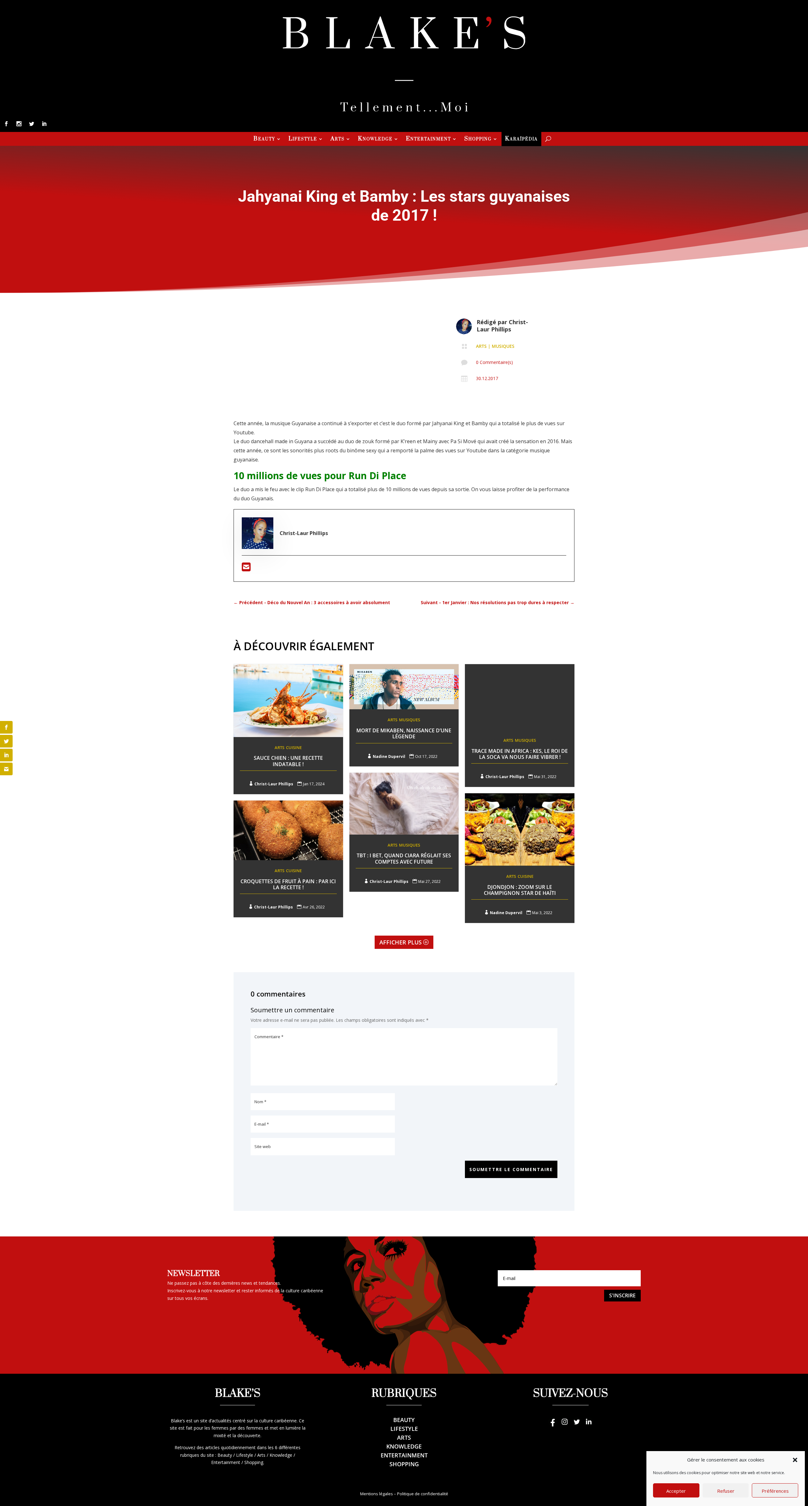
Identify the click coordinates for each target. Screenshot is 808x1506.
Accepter (676, 1491)
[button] (795, 1460)
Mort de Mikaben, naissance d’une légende (403, 733)
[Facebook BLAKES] (552, 1425)
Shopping (478, 139)
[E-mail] (246, 568)
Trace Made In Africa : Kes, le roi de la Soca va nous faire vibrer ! (520, 753)
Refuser (725, 1491)
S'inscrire (622, 1295)
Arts (337, 139)
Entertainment (428, 139)
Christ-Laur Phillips (502, 325)
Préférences (775, 1491)
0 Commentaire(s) (494, 362)
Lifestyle (302, 139)
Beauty (264, 139)
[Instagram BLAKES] (564, 1425)
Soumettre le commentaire (511, 1169)
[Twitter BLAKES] (576, 1425)
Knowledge (375, 139)
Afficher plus (400, 942)
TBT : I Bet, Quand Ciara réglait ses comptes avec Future (404, 858)
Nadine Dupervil (389, 756)
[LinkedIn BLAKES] (588, 1425)
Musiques (503, 346)
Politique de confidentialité (422, 1494)
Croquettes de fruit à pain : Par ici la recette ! (288, 884)
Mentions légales (376, 1494)
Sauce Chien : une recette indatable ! (288, 760)
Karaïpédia (521, 139)
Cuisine (294, 747)
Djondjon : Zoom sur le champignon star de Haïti (520, 890)
